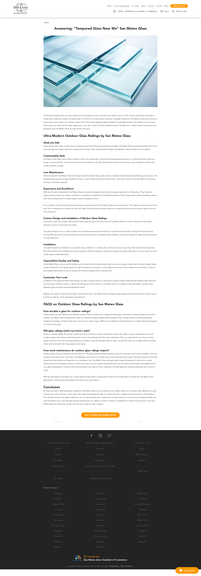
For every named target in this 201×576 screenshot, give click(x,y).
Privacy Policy (114, 566)
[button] (142, 471)
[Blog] (109, 435)
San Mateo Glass (87, 566)
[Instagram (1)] (100, 435)
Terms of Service (126, 566)
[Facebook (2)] (91, 435)
